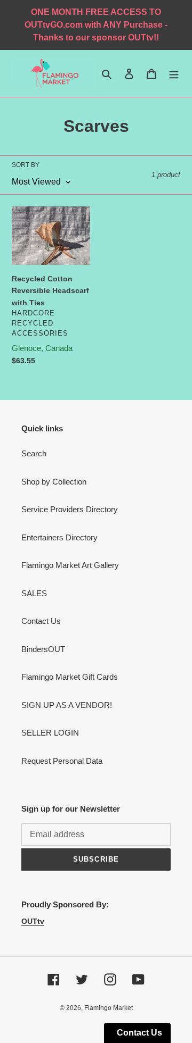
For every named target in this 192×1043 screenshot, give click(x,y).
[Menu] (174, 73)
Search (33, 453)
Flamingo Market (108, 1008)
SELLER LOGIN (50, 732)
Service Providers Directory (69, 509)
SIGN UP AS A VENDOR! (66, 705)
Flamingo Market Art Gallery (70, 565)
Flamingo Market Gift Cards (69, 676)
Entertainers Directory (59, 537)
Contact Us (41, 620)
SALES (34, 593)
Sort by (25, 165)
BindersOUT (43, 649)
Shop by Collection (53, 481)
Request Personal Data (61, 760)
